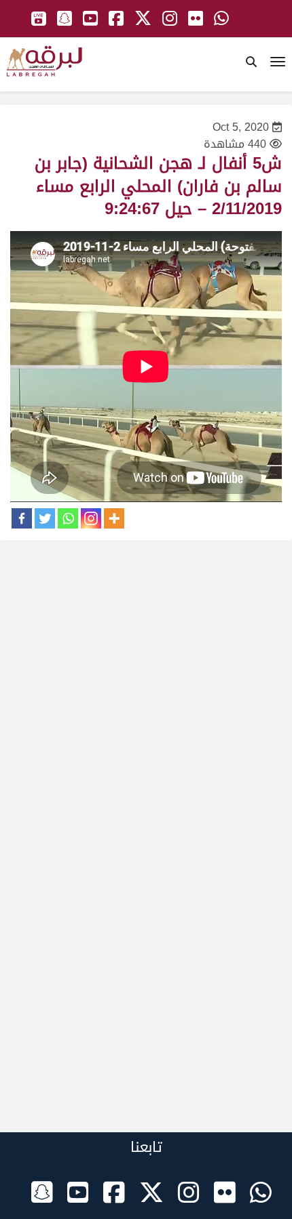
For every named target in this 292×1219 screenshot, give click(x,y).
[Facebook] (22, 518)
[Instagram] (91, 518)
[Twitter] (45, 518)
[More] (114, 518)
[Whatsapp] (68, 518)
